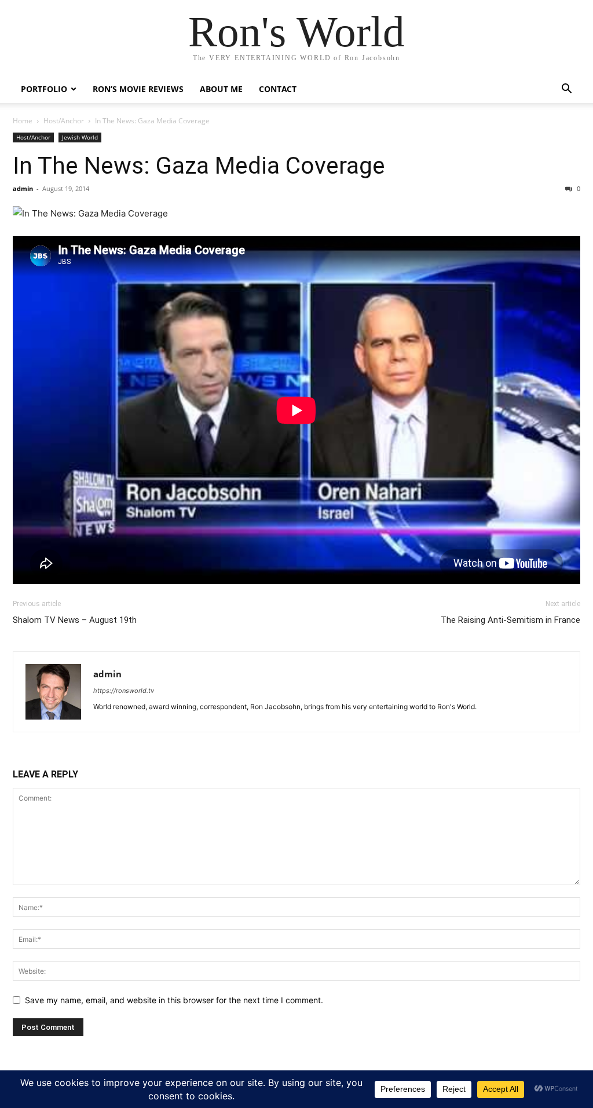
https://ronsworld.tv (123, 691)
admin (23, 188)
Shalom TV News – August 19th (75, 620)
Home (22, 121)
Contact (277, 88)
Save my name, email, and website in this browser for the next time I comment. (174, 1000)
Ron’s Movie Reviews (138, 88)
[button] (566, 90)
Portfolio (44, 88)
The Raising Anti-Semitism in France (510, 620)
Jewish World (80, 137)
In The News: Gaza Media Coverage (199, 165)
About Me (221, 88)
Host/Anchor (63, 121)
